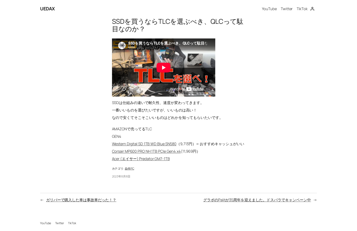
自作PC (129, 168)
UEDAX (47, 9)
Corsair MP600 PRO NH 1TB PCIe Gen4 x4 (146, 151)
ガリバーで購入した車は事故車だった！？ (81, 199)
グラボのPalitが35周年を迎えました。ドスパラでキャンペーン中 (257, 199)
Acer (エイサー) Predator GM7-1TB (141, 158)
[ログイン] (312, 8)
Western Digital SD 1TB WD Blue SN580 (144, 143)
